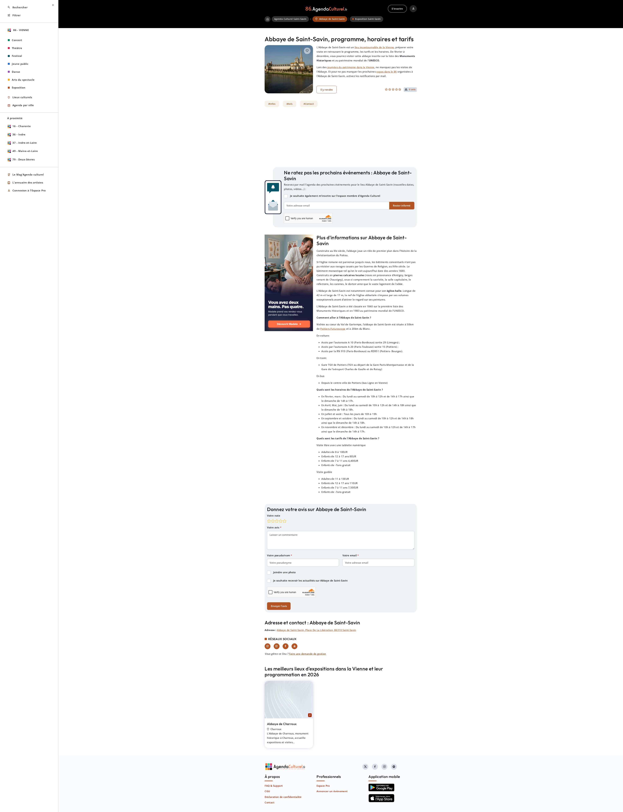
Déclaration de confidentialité (283, 797)
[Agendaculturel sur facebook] (375, 767)
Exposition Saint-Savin (368, 19)
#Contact (309, 103)
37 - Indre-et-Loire (24, 142)
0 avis (412, 89)
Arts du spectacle (23, 79)
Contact (269, 802)
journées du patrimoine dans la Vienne (350, 67)
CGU (267, 791)
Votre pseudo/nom (279, 555)
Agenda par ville (20, 105)
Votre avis (273, 527)
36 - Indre (18, 134)
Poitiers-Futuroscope (332, 328)
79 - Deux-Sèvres (23, 159)
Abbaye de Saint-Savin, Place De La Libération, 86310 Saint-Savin (316, 630)
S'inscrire (397, 8)
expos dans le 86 (386, 71)
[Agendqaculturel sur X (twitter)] (365, 767)
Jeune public (20, 63)
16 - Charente (21, 126)
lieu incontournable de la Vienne (374, 47)
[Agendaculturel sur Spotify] (394, 767)
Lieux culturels (19, 97)
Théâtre (17, 48)
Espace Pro (323, 785)
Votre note (273, 515)
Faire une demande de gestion (307, 653)
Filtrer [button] (14, 15)
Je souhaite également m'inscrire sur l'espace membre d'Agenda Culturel (335, 195)
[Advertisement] (341, 137)
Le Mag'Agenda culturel (25, 175)
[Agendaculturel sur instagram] (384, 767)
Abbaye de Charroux (282, 724)
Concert (17, 40)
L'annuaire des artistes (25, 183)
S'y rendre (326, 89)
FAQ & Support (274, 785)
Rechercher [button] (17, 7)
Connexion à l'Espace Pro (26, 190)
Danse (16, 71)
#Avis (290, 103)
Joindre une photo (284, 572)
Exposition (18, 87)
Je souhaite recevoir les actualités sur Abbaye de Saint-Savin (310, 580)
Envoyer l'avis (279, 606)
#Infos (271, 103)
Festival (17, 55)
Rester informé (401, 205)
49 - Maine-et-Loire (25, 151)
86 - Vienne (20, 30)
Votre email (349, 555)
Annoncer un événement (332, 791)
